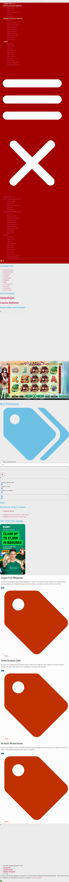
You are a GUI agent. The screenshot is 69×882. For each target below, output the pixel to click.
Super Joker (10, 54)
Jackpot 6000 (11, 8)
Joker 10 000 (11, 46)
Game (6, 656)
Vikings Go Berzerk (12, 25)
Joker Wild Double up (13, 65)
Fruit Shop (10, 16)
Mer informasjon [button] (36, 878)
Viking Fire (10, 20)
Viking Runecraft (12, 31)
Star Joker (10, 58)
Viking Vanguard (12, 27)
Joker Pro (10, 48)
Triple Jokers (11, 56)
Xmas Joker (10, 60)
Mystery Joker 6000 (13, 63)
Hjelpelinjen (7, 298)
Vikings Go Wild (11, 23)
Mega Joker (10, 10)
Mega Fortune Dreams (13, 12)
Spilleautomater (11, 462)
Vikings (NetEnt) (12, 33)
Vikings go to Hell (12, 35)
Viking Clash (10, 37)
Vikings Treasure (12, 29)
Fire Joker (10, 44)
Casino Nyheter (9, 302)
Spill (4, 462)
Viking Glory (10, 39)
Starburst (10, 14)
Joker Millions (11, 50)
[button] (32, 131)
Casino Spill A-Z (9, 3)
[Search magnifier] (2, 475)
